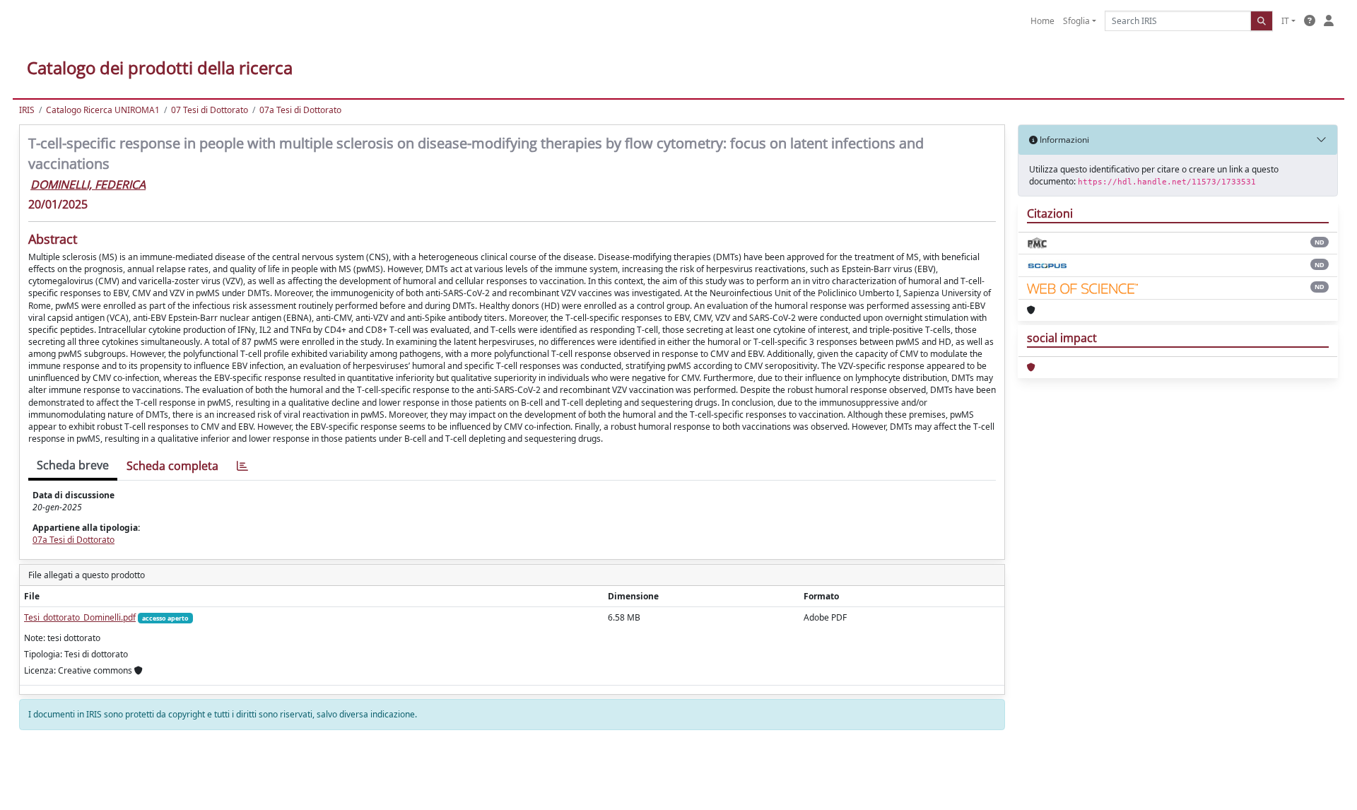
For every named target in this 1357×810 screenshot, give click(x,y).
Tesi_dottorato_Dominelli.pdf (80, 617)
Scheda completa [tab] (172, 466)
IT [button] (1285, 21)
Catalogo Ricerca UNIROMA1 (103, 110)
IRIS (27, 110)
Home (1042, 21)
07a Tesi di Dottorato (300, 110)
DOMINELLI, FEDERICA (88, 184)
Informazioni (1063, 140)
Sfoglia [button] (1076, 21)
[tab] (242, 466)
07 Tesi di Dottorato (209, 110)
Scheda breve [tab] (73, 465)
